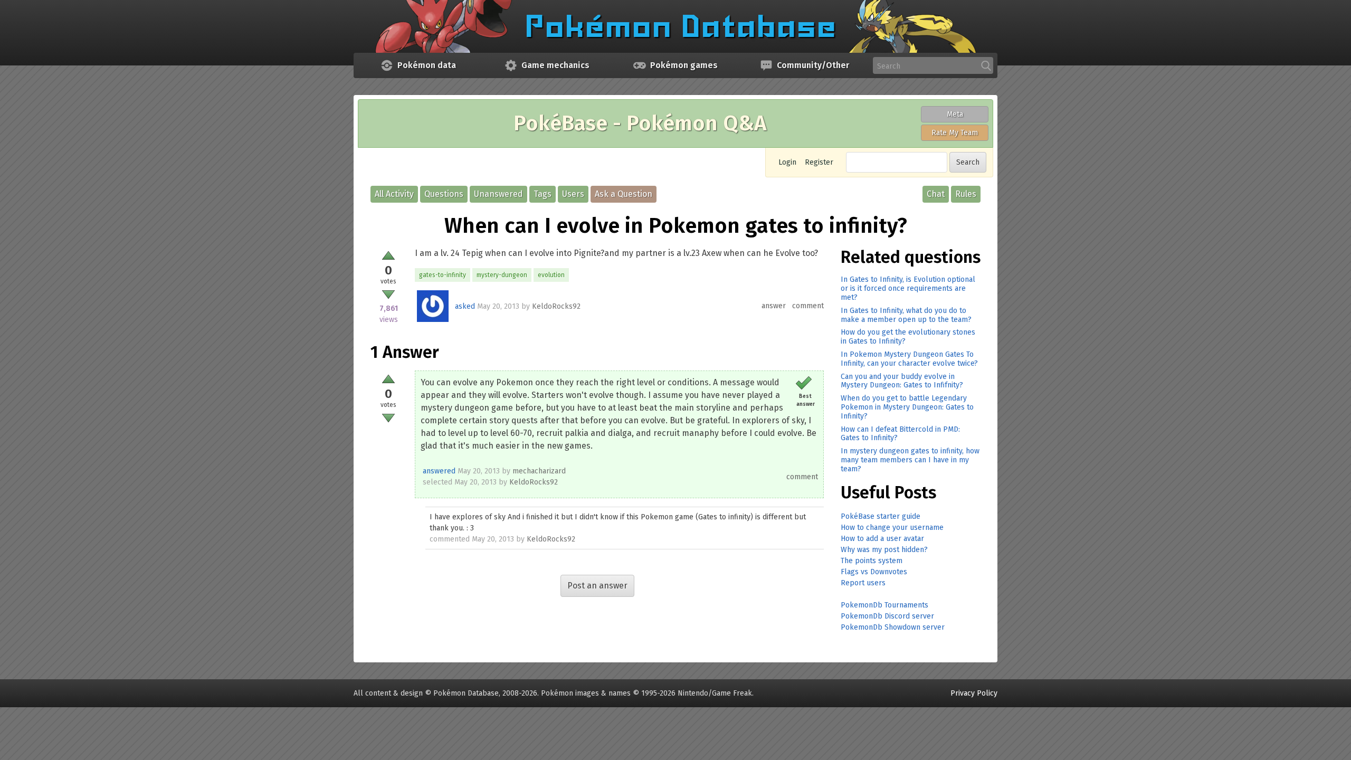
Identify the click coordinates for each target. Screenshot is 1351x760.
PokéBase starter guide (880, 516)
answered (439, 471)
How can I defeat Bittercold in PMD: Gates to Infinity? (900, 434)
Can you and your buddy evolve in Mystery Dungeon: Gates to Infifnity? (902, 381)
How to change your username (892, 527)
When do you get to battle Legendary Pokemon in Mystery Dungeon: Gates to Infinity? (907, 407)
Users (573, 194)
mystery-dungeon (502, 275)
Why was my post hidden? (884, 549)
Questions (443, 194)
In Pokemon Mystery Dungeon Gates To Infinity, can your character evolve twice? (909, 359)
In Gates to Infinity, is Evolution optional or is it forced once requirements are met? (908, 288)
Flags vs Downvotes (874, 571)
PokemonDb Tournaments (884, 605)
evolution (551, 275)
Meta (955, 114)
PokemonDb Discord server (887, 616)
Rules (965, 194)
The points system (871, 560)
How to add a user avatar (882, 538)
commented (450, 539)
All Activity (394, 194)
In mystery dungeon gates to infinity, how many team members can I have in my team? (910, 459)
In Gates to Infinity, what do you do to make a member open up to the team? (906, 315)
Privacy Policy (973, 693)
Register (819, 162)
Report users (863, 582)
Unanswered (498, 194)
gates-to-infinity (442, 275)
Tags (542, 194)
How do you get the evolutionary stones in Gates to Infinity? (908, 337)
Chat (936, 194)
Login (787, 162)
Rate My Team (954, 132)
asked (465, 306)
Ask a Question (623, 194)
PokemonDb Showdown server (893, 627)
